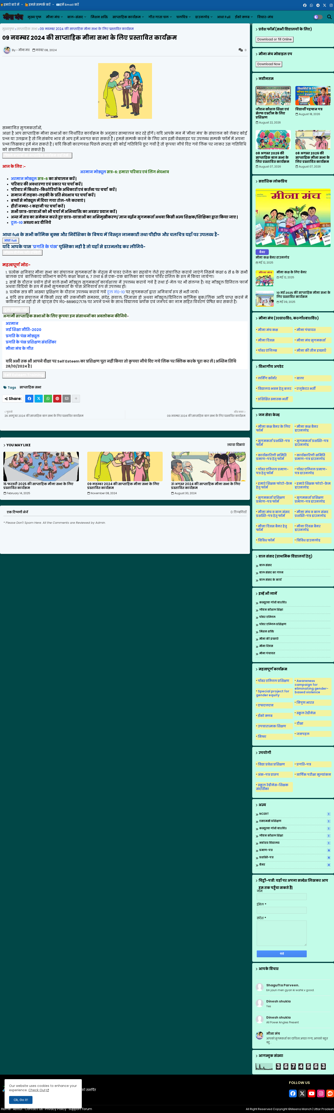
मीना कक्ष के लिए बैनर (292, 272)
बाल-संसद (75, 17)
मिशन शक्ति (99, 17)
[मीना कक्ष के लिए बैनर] (265, 278)
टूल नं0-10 (116, 292)
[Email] (66, 398)
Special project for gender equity (272, 693)
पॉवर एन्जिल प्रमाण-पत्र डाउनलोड (311, 471)
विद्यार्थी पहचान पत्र (308, 109)
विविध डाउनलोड (308, 540)
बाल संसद (265, 565)
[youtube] (311, 1093)
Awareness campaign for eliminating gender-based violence (311, 686)
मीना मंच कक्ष (268, 330)
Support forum (80, 1109)
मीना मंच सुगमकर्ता (311, 340)
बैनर (294, 865)
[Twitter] (39, 398)
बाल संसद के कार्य (270, 580)
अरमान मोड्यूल (93, 172)
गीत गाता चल (158, 17)
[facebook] (305, 5)
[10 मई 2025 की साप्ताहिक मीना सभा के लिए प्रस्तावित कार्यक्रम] (265, 299)
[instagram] (331, 5)
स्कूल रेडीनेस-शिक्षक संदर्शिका (272, 787)
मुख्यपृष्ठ (8, 29)
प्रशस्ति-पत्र (294, 857)
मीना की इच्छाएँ (269, 639)
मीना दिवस (266, 340)
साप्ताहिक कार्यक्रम (126, 17)
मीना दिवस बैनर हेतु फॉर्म (271, 528)
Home (6, 1109)
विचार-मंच (265, 17)
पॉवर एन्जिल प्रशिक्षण (272, 624)
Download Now (268, 64)
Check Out (37, 1090)
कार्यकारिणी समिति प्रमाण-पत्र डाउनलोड (310, 457)
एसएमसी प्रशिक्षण (294, 821)
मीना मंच (53, 17)
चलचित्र (181, 17)
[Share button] (76, 398)
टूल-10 (17, 222)
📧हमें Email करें (67, 4)
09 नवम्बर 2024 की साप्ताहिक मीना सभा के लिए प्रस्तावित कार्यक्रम (123, 486)
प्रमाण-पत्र (294, 850)
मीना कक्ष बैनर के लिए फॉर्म (273, 428)
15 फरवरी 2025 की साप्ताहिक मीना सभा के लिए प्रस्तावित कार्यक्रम (38, 486)
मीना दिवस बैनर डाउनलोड (308, 528)
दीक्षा (300, 723)
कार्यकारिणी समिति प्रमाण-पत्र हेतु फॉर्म (271, 457)
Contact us (34, 1109)
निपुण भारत (305, 702)
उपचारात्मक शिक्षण (272, 726)
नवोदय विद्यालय (294, 843)
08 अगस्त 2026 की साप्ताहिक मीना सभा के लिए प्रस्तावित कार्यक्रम (312, 157)
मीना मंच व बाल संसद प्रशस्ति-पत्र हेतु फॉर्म (273, 514)
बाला (300, 378)
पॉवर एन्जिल (267, 617)
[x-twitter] (324, 5)
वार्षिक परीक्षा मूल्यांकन (314, 774)
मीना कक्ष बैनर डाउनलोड (272, 258)
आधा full (10, 240)
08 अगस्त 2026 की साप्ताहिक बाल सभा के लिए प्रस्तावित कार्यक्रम (272, 157)
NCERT (294, 814)
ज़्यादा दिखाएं (236, 445)
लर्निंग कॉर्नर (267, 378)
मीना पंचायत (306, 330)
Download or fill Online (274, 39)
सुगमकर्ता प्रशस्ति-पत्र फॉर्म (273, 443)
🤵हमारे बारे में (10, 4)
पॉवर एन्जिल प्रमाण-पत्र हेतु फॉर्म (272, 471)
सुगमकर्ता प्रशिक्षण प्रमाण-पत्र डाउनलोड (310, 499)
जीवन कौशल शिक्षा (271, 610)
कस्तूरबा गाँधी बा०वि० (273, 602)
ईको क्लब (242, 17)
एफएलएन (266, 705)
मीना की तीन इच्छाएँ (311, 350)
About (17, 1109)
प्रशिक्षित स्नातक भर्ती (273, 399)
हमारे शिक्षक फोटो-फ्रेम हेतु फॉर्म (274, 485)
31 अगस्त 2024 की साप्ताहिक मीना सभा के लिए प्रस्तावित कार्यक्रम (205, 486)
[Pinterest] (57, 398)
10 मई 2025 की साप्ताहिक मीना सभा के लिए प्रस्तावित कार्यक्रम (303, 295)
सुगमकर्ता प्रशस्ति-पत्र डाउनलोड (311, 443)
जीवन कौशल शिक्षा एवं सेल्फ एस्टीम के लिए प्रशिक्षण (272, 113)
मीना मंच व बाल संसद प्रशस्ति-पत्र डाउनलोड (311, 514)
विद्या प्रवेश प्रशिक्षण (271, 764)
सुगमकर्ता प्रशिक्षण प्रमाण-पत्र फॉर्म (270, 499)
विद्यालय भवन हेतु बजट (275, 388)
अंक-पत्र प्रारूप (268, 774)
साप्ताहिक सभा (27, 29)
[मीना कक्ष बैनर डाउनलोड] (293, 218)
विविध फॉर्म (266, 540)
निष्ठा (262, 736)
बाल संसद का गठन (271, 572)
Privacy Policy (55, 1109)
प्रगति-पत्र (304, 764)
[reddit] (330, 1093)
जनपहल (303, 734)
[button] (329, 17)
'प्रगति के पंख (44, 246)
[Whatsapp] (48, 398)
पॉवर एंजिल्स (267, 350)
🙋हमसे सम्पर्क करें (38, 4)
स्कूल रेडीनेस (306, 713)
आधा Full (223, 17)
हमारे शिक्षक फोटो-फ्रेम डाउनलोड (313, 485)
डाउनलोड (202, 17)
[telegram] (318, 5)
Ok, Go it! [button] (21, 1100)
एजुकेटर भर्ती (306, 388)
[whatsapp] (311, 5)
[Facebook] (29, 398)
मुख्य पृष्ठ (34, 17)
